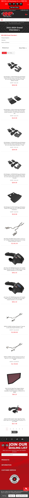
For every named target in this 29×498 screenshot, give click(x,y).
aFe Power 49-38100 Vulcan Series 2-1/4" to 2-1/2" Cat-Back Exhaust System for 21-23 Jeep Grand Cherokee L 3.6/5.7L (14, 240)
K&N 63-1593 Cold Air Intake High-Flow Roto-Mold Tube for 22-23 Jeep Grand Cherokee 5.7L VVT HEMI (14, 420)
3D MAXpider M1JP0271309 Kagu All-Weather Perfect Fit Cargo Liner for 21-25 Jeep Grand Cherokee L (14, 208)
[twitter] (17, 439)
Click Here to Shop (14, 7)
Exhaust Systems (5, 37)
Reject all (11, 496)
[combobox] (17, 20)
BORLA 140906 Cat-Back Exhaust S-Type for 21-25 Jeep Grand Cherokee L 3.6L (14, 327)
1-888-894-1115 (24, 10)
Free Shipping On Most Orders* (8, 10)
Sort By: (4, 52)
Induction (3, 40)
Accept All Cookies (22, 496)
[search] (26, 20)
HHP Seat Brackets (12, 1)
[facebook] (6, 439)
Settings (4, 496)
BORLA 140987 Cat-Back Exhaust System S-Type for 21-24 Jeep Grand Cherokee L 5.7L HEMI (14, 358)
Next (14, 432)
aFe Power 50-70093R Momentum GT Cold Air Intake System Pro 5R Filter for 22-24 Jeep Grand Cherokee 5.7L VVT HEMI (14, 298)
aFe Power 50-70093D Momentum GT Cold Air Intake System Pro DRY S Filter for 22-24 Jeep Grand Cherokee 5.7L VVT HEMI (14, 269)
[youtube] (22, 439)
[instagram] (12, 439)
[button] (14, 48)
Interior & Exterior (5, 42)
